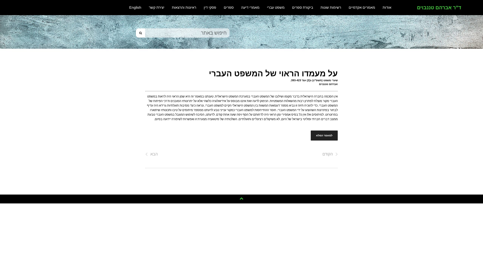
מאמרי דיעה (250, 7)
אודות (387, 7)
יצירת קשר (156, 7)
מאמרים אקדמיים (362, 7)
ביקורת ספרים (302, 7)
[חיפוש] (140, 33)
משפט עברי (276, 7)
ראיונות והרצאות (184, 7)
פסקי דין (210, 7)
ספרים (229, 7)
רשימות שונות (331, 7)
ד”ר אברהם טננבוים (439, 7)
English (135, 7)
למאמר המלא (324, 135)
